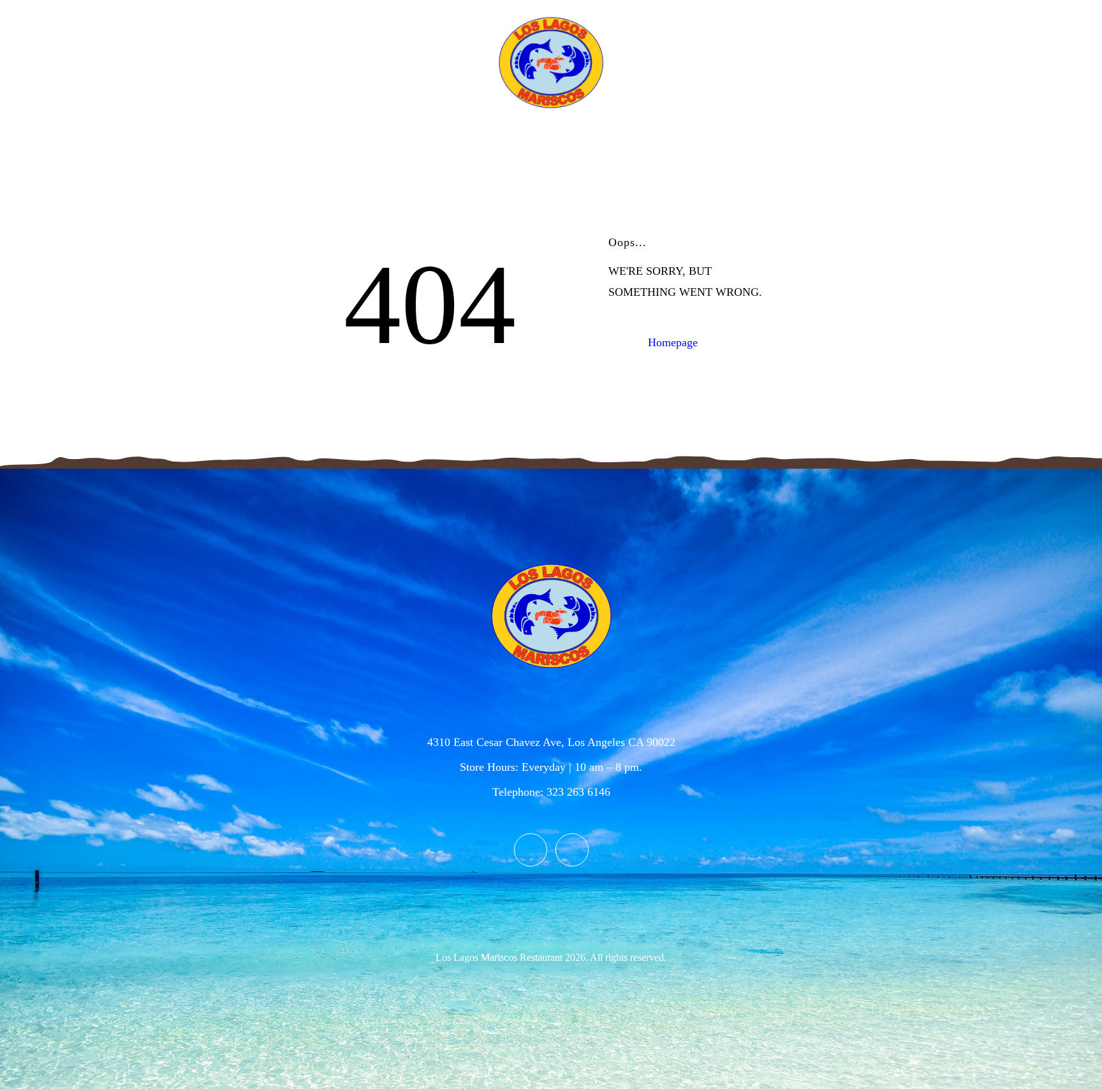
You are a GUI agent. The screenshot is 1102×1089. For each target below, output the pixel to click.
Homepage (673, 342)
